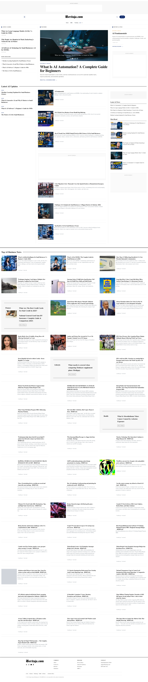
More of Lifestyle (72, 374)
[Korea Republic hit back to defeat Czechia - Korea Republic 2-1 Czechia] (9, 364)
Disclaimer (79, 666)
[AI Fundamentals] (45, 97)
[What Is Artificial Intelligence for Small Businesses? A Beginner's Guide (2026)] (9, 263)
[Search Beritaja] (117, 16)
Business (31, 673)
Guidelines (56, 668)
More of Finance (23, 324)
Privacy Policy (80, 662)
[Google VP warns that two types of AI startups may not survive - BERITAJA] (58, 531)
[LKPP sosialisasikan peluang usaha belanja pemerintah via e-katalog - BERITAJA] (58, 467)
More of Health (121, 425)
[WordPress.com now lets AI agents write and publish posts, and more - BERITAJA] (107, 467)
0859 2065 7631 (104, 666)
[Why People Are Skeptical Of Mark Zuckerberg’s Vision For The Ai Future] (116, 146)
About (55, 662)
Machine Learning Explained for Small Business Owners (16, 61)
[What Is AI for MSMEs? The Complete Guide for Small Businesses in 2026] (58, 263)
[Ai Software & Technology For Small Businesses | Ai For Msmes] (116, 126)
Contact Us (56, 664)
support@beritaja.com (105, 664)
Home (67, 22)
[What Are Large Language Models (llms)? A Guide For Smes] (116, 155)
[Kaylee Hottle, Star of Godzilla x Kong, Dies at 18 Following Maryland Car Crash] (9, 342)
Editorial (55, 666)
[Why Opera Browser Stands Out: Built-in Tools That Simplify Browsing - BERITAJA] (107, 624)
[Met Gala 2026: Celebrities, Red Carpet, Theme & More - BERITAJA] (58, 416)
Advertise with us (51, 673)
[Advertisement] (74, 8)
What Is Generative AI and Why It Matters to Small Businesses (18, 64)
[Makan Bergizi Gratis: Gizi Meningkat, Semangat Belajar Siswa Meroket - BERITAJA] (58, 552)
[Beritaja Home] (74, 17)
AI (80, 23)
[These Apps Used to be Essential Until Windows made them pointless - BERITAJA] (58, 624)
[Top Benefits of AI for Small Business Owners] (45, 232)
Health (40, 673)
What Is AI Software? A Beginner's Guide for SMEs (15, 67)
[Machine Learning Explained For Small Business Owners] (116, 136)
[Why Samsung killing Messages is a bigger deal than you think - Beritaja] (58, 442)
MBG (71, 22)
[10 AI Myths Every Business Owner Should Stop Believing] (45, 118)
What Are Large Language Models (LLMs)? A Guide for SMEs (16, 32)
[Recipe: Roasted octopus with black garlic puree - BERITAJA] (58, 510)
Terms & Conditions (81, 664)
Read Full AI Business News (48, 80)
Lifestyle (43, 673)
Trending (76, 22)
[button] (45, 45)
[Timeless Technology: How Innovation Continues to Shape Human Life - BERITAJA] (107, 441)
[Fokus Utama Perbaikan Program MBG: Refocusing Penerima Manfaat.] (9, 416)
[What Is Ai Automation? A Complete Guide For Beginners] (116, 165)
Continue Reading (117, 46)
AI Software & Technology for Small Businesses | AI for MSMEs (18, 49)
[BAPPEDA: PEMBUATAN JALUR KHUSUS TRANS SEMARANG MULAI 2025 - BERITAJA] (9, 467)
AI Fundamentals (119, 33)
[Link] (11, 314)
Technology (36, 673)
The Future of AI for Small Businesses (12, 71)
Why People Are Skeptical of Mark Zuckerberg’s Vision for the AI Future (17, 40)
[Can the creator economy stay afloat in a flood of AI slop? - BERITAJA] (107, 489)
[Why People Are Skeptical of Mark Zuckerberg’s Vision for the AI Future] (74, 45)
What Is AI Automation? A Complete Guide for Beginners (73, 68)
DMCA (78, 668)
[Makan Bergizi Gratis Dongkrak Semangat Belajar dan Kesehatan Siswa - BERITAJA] (107, 552)
